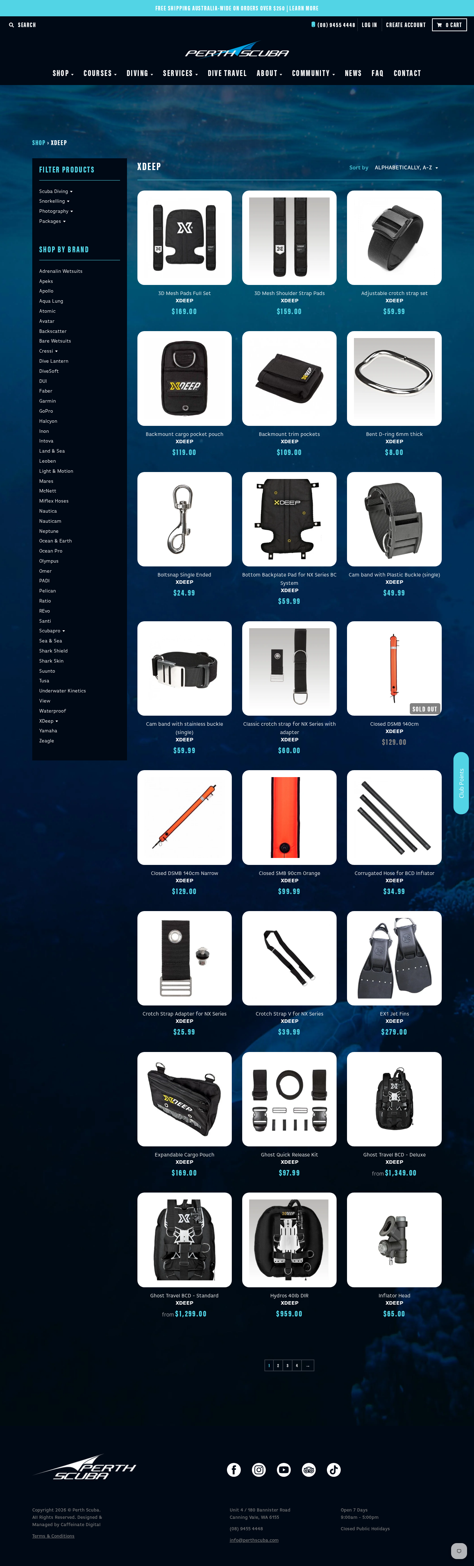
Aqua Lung (51, 301)
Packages (50, 221)
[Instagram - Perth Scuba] (259, 1470)
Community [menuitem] (311, 72)
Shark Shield (53, 651)
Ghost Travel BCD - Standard (184, 1295)
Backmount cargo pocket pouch (184, 434)
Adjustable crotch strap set (394, 293)
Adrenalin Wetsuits (61, 271)
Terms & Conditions (53, 1536)
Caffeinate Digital (81, 1525)
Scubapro (49, 631)
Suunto (47, 671)
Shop (39, 142)
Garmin (47, 401)
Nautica (48, 511)
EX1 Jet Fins (394, 1014)
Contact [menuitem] (408, 72)
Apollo (46, 291)
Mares (46, 481)
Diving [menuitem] (138, 72)
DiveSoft (49, 371)
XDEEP (184, 300)
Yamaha (48, 731)
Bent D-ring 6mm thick (394, 434)
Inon (44, 431)
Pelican (47, 591)
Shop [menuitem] (61, 72)
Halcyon (48, 421)
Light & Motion (56, 471)
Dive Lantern (53, 361)
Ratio (45, 601)
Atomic (47, 311)
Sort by (359, 168)
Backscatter (53, 331)
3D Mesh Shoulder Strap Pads (289, 293)
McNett (47, 491)
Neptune (49, 531)
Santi (45, 621)
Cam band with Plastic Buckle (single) (394, 575)
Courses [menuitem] (98, 72)
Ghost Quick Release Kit (289, 1154)
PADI (44, 581)
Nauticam (50, 521)
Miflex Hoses (54, 501)
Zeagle (46, 741)
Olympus (49, 561)
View (44, 701)
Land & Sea (52, 451)
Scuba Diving (53, 191)
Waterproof (52, 711)
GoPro (46, 411)
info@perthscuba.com (254, 1540)
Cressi (46, 351)
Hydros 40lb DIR (289, 1295)
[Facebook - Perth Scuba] (234, 1470)
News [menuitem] (353, 72)
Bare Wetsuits (55, 341)
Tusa (44, 681)
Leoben (47, 461)
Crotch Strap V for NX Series (289, 1014)
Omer (45, 571)
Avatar (46, 321)
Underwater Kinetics (62, 691)
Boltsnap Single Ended (184, 575)
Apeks (46, 281)
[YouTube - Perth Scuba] (284, 1470)
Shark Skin (51, 661)
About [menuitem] (267, 72)
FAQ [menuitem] (378, 72)
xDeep (46, 721)
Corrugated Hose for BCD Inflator (394, 873)
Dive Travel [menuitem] (227, 72)
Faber (45, 391)
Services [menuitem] (178, 72)
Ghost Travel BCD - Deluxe (394, 1154)
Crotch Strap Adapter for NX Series (185, 1014)
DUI (43, 381)
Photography (53, 211)
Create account (406, 24)
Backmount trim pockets (289, 434)
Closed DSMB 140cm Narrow (184, 873)
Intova (46, 441)
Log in (370, 24)
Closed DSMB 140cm (394, 724)
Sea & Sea (50, 641)
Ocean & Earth (55, 541)
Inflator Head (394, 1295)
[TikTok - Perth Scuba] (334, 1470)
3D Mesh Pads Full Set (184, 293)
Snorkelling (52, 201)
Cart (454, 24)
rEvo (44, 611)
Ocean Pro (50, 551)
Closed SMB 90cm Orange (289, 873)
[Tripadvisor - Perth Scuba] (309, 1470)
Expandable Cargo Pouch (184, 1154)
